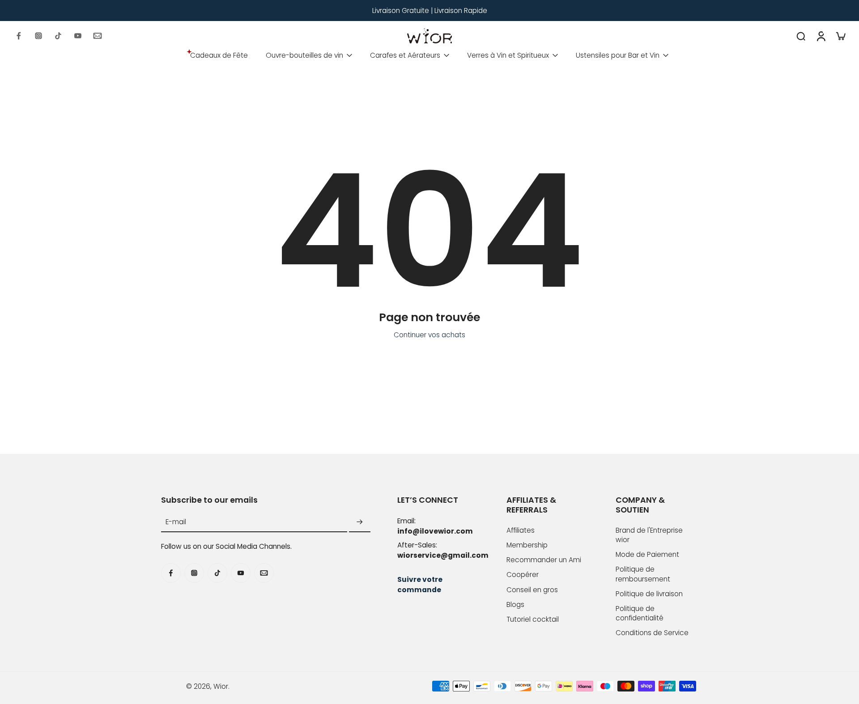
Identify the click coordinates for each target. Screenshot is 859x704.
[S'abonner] (359, 522)
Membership (527, 545)
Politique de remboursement (643, 573)
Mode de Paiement (647, 554)
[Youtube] (78, 36)
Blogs (515, 604)
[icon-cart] (840, 36)
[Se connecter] (820, 36)
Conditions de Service (652, 632)
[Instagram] (38, 36)
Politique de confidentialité (639, 613)
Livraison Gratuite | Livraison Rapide (429, 10)
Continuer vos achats (429, 334)
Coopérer (522, 574)
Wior (220, 686)
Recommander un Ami (543, 559)
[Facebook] (19, 36)
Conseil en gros (532, 589)
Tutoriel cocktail (532, 619)
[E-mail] (97, 36)
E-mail (176, 522)
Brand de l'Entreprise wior (649, 535)
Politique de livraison (649, 593)
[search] (801, 36)
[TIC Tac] (58, 36)
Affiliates (520, 530)
